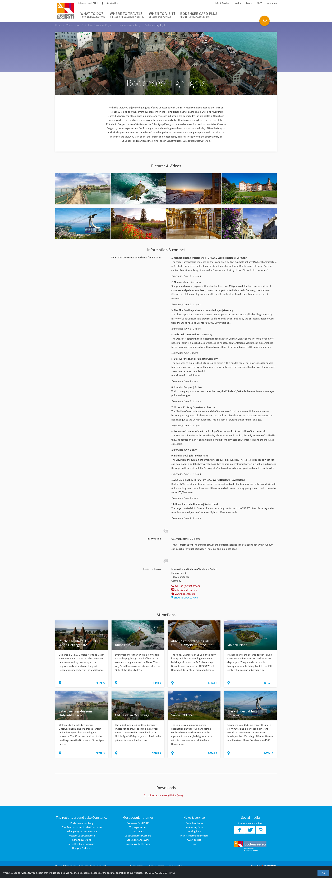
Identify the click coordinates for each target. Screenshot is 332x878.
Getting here (194, 831)
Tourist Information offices (194, 835)
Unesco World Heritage (138, 843)
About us (272, 3)
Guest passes (194, 839)
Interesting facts (194, 827)
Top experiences (137, 827)
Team (194, 843)
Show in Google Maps (186, 597)
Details (100, 683)
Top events (138, 831)
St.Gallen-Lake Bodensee (81, 843)
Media (237, 3)
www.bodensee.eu (185, 593)
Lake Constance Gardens (138, 835)
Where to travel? (127, 14)
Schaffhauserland (81, 839)
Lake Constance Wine (138, 839)
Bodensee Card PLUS (198, 14)
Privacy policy (175, 865)
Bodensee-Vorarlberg (81, 823)
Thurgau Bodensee (82, 848)
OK (323, 873)
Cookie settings (165, 872)
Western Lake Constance (82, 835)
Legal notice (136, 865)
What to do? (92, 14)
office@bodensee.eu (186, 590)
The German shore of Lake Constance (82, 827)
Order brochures (194, 823)
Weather (114, 3)
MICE (259, 3)
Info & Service (222, 3)
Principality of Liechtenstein (82, 831)
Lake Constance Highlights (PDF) (165, 795)
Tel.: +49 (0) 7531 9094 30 (187, 586)
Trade (249, 3)
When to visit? (162, 14)
